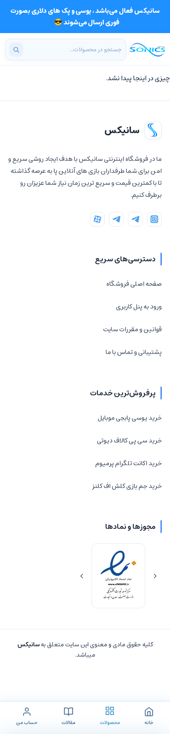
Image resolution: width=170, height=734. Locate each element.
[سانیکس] (147, 50)
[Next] (81, 576)
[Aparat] (97, 219)
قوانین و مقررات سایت (132, 329)
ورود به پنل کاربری (139, 306)
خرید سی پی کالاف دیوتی (129, 440)
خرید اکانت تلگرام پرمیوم (128, 463)
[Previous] (155, 576)
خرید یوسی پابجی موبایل (130, 417)
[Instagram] (154, 219)
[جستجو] (16, 50)
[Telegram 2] (116, 219)
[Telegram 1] (135, 219)
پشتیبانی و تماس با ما (134, 352)
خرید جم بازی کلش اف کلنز (127, 486)
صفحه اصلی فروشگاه (134, 283)
